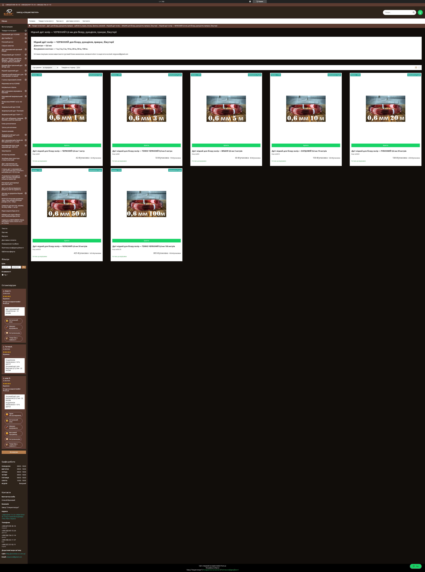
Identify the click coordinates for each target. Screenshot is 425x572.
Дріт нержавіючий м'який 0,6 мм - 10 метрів (12, 311)
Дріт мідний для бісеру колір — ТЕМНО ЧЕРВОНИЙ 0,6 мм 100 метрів (143, 246)
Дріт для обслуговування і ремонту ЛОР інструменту (11, 189)
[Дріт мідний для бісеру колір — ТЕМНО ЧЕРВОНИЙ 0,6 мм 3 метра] (146, 109)
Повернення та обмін (10, 244)
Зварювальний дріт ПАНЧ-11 (12, 114)
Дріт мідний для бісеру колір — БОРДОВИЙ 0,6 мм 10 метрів (299, 151)
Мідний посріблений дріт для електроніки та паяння (12, 75)
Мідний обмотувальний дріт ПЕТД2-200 (12, 66)
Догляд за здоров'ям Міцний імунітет (12, 194)
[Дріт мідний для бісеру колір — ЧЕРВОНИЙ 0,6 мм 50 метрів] (67, 204)
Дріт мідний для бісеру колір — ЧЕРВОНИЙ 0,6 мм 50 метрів (60, 246)
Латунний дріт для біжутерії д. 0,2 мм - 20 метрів (14, 368)
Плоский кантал (7, 42)
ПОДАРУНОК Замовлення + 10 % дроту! (13, 362)
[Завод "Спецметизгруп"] (8, 12)
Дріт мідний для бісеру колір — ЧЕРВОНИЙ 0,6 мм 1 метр (59, 151)
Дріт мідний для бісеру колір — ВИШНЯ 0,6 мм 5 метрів (217, 151)
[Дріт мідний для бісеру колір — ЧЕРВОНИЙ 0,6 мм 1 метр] (67, 109)
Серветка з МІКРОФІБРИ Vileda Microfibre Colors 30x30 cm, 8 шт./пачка (13, 221)
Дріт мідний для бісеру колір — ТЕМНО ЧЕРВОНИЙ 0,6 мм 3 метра (142, 151)
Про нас (59, 21)
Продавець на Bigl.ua (212, 568)
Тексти (4, 228)
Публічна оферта (8, 252)
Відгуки (5, 236)
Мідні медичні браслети (10, 211)
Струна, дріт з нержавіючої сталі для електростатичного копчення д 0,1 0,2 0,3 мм (12, 170)
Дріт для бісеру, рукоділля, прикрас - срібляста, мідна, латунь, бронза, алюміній (76, 26)
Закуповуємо (6, 151)
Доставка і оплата (72, 21)
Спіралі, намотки (8, 46)
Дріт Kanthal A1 (7, 38)
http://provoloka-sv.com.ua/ (15, 554)
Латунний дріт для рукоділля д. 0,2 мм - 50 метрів (14, 398)
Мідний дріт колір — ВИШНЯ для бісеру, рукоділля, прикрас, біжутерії (132, 26)
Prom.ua (223, 566)
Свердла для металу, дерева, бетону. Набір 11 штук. (13, 206)
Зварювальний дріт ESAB (11, 107)
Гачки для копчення (9, 124)
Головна (32, 21)
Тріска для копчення (9, 127)
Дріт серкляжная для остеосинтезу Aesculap (10, 164)
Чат (417, 566)
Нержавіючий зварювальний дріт (12, 97)
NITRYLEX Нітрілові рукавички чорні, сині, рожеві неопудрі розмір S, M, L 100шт (12, 200)
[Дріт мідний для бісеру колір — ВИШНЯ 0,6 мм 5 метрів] (226, 109)
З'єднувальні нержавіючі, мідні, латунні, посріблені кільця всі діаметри (11, 177)
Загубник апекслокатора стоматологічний (10, 159)
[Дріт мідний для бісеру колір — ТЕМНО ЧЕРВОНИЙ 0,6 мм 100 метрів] (146, 204)
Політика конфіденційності (13, 248)
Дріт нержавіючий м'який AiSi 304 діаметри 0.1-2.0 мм (12, 141)
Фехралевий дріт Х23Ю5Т (11, 55)
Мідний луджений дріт (10, 71)
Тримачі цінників (8, 131)
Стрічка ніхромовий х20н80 (11, 80)
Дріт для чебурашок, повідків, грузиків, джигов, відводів (12, 119)
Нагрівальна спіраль (9, 87)
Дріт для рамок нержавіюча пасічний (12, 92)
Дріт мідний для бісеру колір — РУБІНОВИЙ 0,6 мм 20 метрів (378, 151)
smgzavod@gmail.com (14, 557)
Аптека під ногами (8, 155)
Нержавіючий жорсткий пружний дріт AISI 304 (10, 146)
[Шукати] (413, 12)
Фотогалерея (7, 27)
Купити (66, 145)
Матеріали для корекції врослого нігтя (10, 183)
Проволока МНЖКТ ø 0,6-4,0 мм (12, 102)
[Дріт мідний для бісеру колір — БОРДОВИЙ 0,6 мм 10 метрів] (306, 109)
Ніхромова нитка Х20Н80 (11, 83)
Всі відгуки (14, 452)
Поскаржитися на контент (211, 570)
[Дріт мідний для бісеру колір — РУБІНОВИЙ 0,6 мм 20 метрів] (385, 109)
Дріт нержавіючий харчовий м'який (12, 50)
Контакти (86, 21)
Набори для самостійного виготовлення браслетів (11, 215)
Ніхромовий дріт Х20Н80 (11, 34)
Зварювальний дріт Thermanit (12, 111)
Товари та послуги (45, 21)
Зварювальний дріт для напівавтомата (10, 135)
